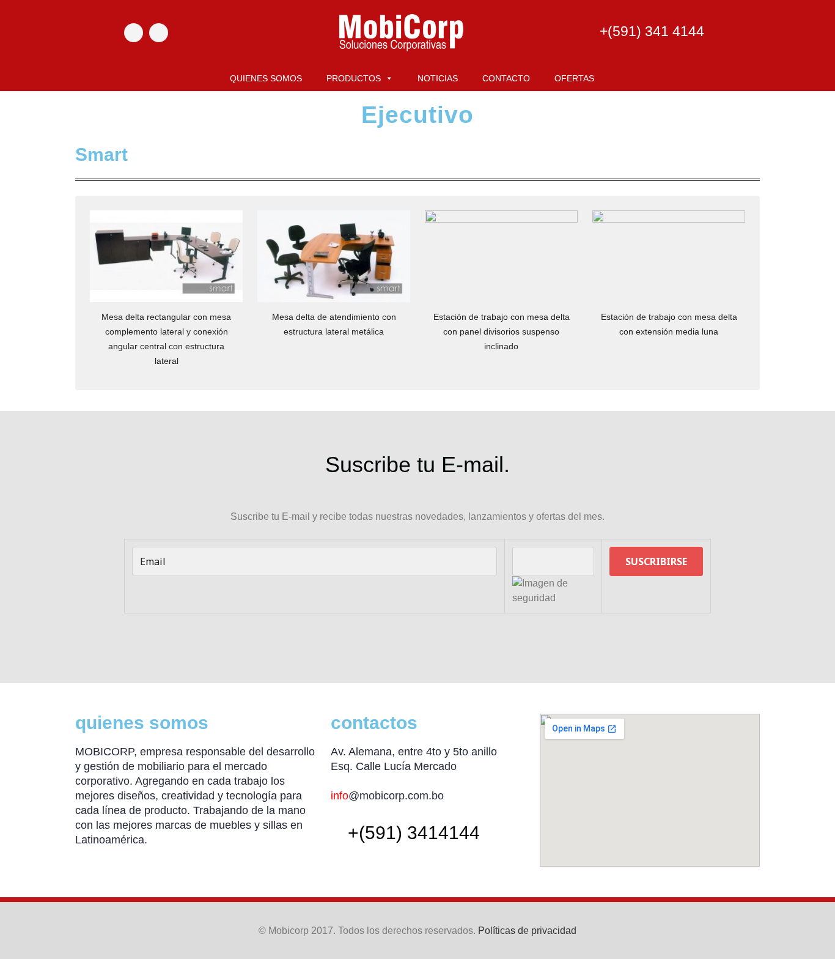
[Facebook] (133, 32)
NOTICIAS (438, 78)
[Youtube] (158, 32)
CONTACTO (506, 78)
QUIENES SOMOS (266, 78)
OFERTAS (574, 78)
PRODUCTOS (353, 78)
